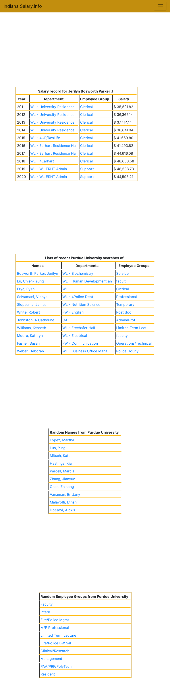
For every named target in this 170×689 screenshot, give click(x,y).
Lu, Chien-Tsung (30, 281)
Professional (126, 296)
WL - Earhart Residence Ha (53, 145)
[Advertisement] (85, 51)
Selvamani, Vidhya (32, 296)
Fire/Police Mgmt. (55, 620)
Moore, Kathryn (30, 335)
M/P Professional (55, 627)
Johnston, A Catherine (35, 320)
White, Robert (28, 312)
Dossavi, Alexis (62, 510)
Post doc (123, 312)
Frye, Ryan (26, 289)
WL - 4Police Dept (77, 296)
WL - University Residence (52, 107)
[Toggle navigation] (160, 6)
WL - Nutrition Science (81, 304)
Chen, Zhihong (62, 486)
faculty (122, 335)
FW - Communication (80, 343)
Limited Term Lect (131, 328)
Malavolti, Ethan (63, 502)
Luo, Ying (58, 448)
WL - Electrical (74, 335)
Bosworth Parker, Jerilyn (37, 273)
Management (51, 658)
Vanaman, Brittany (65, 494)
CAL (66, 320)
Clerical (86, 107)
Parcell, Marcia (62, 471)
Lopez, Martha (62, 440)
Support (87, 169)
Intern (45, 612)
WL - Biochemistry (77, 273)
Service (122, 273)
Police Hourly (127, 351)
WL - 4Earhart (42, 161)
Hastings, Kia (61, 463)
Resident (48, 674)
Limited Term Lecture (58, 635)
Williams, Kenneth (31, 328)
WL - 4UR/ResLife (45, 138)
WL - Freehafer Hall (78, 328)
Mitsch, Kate (60, 455)
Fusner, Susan (28, 343)
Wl (64, 289)
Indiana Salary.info (23, 6)
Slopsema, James (31, 304)
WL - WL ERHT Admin (48, 169)
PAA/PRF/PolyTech (56, 666)
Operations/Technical (134, 343)
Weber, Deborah (30, 351)
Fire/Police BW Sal (56, 643)
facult (121, 281)
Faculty (47, 604)
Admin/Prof (125, 320)
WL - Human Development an (87, 281)
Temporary (125, 304)
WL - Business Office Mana (84, 351)
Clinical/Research (55, 651)
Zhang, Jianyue (62, 479)
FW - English (72, 312)
